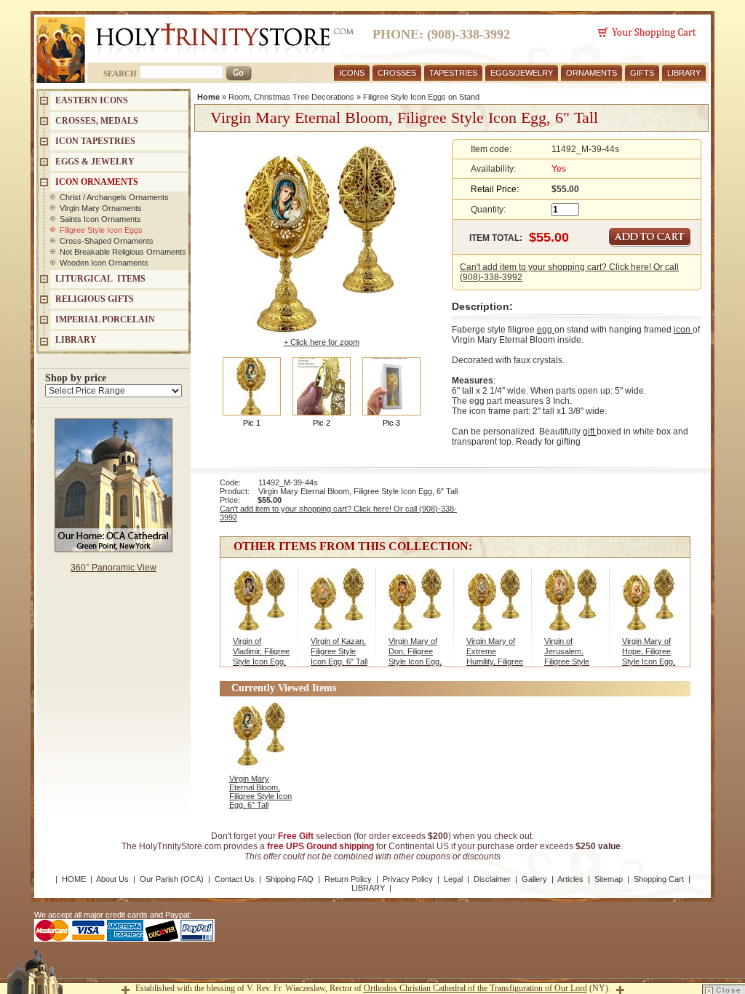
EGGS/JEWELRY (521, 72)
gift (590, 431)
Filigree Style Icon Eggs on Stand (421, 96)
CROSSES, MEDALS (96, 121)
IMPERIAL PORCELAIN (105, 319)
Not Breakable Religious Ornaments (123, 251)
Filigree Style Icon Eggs (101, 230)
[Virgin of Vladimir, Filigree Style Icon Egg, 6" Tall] (260, 603)
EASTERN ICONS (91, 100)
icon (683, 330)
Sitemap (608, 879)
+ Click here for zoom (321, 342)
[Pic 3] (391, 385)
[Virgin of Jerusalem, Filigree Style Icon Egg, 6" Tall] (571, 603)
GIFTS (642, 72)
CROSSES (397, 72)
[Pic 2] (321, 385)
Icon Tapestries (95, 141)
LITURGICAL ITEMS (100, 279)
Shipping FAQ (290, 879)
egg (545, 330)
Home (208, 96)
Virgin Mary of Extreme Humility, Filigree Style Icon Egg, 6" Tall (494, 661)
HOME (74, 879)
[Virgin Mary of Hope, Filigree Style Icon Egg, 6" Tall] (649, 603)
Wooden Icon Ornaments (104, 262)
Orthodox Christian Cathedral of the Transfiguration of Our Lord (475, 988)
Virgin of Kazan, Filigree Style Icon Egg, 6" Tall (339, 651)
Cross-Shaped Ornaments (107, 240)
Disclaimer (492, 879)
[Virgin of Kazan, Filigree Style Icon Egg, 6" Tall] (338, 603)
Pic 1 (251, 422)
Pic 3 (391, 422)
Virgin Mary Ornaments (101, 208)
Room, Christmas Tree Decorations (291, 96)
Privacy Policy (408, 879)
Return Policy (348, 879)
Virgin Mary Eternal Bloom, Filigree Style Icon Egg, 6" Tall (260, 791)
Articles (570, 879)
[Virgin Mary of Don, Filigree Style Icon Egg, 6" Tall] (416, 603)
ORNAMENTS (591, 72)
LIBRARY (684, 72)
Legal (453, 879)
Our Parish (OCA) (172, 879)
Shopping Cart (659, 879)
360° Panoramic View (113, 567)
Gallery (534, 879)
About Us (112, 879)
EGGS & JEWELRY (95, 161)
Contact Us (235, 879)
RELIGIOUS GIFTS (94, 299)
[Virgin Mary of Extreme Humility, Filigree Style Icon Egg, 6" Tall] (494, 603)
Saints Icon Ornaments (100, 219)
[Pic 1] (251, 385)
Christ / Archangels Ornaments (114, 197)
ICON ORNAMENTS (96, 182)
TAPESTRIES (453, 72)
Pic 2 (321, 422)
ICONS (351, 72)
